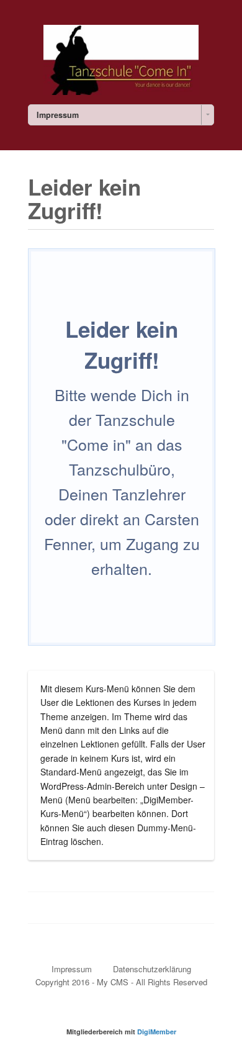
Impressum (72, 969)
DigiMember (156, 1031)
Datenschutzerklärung (152, 969)
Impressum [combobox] (58, 114)
